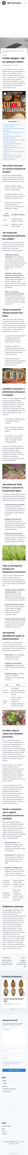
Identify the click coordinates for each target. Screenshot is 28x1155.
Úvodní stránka (6, 1126)
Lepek (5, 1083)
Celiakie (4, 55)
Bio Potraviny (7, 1091)
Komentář (6, 1029)
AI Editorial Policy (14, 1153)
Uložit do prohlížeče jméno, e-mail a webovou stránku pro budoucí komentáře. (12, 1063)
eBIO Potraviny (7, 65)
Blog (3, 1128)
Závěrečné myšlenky (9, 159)
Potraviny (4, 1086)
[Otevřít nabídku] (24, 3)
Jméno (5, 1051)
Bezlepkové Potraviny (9, 1089)
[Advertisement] (14, 20)
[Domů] (2, 51)
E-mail (5, 1058)
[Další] (23, 994)
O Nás (4, 1131)
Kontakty (4, 1133)
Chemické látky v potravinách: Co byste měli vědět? (7, 961)
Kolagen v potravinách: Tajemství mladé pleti (21, 962)
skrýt (18, 121)
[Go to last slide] (4, 994)
